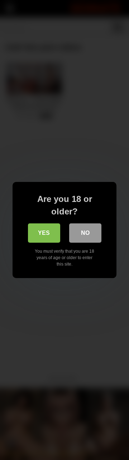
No (85, 233)
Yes (44, 233)
